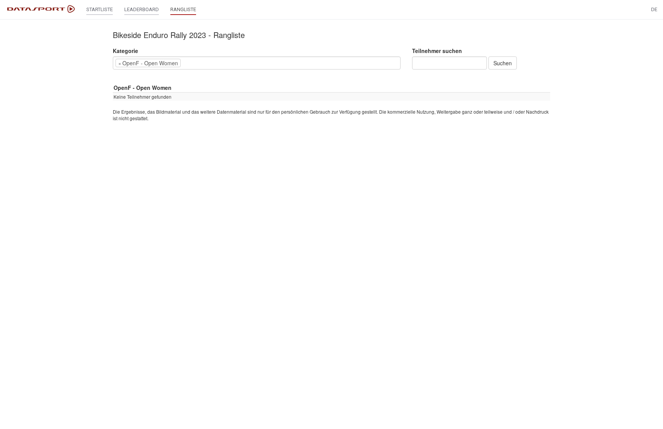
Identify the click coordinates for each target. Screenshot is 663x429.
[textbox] (194, 63)
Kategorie (125, 51)
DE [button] (654, 9)
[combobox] (257, 63)
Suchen (502, 63)
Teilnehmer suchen (437, 51)
